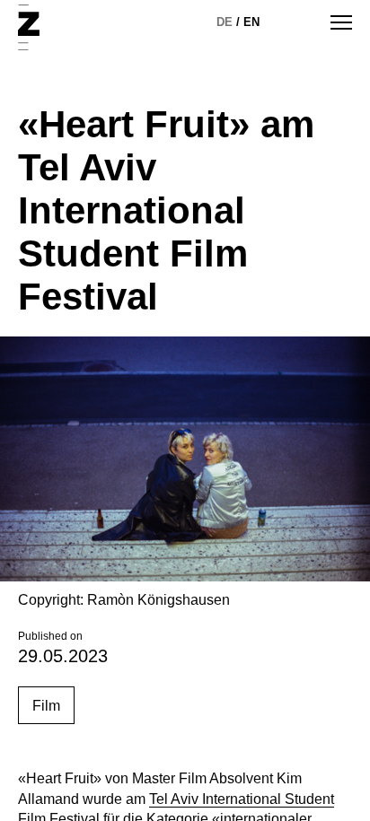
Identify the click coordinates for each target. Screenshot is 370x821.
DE (224, 22)
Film (46, 705)
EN (251, 22)
